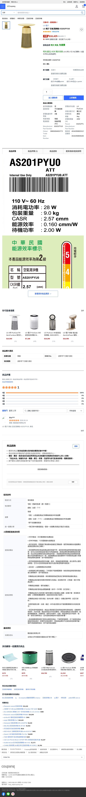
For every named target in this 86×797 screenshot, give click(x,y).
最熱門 (5, 411)
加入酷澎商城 (32, 752)
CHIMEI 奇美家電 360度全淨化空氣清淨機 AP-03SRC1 (20, 745)
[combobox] (76, 410)
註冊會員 (69, 2)
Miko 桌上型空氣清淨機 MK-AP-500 (14, 726)
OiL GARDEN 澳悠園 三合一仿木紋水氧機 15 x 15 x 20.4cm (22, 712)
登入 (64, 2)
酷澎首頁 (5, 18)
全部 (3, 12)
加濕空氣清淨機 (18, 689)
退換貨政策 (43, 749)
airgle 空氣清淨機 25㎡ (11, 720)
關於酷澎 (4, 749)
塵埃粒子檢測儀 (30, 689)
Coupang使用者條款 (30, 749)
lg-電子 (56, 698)
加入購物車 (52, 98)
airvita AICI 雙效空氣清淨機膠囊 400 (15, 717)
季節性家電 (20, 18)
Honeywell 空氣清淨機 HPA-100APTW (15, 723)
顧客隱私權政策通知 (67, 749)
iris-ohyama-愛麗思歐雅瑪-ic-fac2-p (29, 698)
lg (15, 698)
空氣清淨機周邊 (7, 689)
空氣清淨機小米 (47, 698)
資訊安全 (4, 752)
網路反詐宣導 (44, 752)
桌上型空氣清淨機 (7, 698)
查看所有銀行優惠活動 (59, 85)
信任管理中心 (54, 749)
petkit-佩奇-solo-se (74, 698)
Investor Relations (15, 749)
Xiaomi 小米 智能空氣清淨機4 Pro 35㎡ (15, 734)
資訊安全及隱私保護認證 (17, 752)
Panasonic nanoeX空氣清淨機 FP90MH (16, 714)
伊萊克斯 (63, 698)
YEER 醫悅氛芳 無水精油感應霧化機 (15, 737)
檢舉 (73, 482)
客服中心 (75, 2)
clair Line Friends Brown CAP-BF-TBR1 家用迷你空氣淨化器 (22, 740)
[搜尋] (82, 12)
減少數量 (51, 91)
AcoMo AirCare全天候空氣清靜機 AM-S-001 (17, 742)
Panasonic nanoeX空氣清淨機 (13, 706)
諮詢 (75, 446)
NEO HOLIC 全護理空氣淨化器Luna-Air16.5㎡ (18, 731)
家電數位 (12, 18)
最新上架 (12, 411)
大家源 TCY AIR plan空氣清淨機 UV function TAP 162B (20, 709)
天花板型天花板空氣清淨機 (12, 728)
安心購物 (79, 749)
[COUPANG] (8, 767)
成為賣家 (82, 2)
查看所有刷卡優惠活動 (59, 73)
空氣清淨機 (29, 18)
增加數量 (51, 93)
